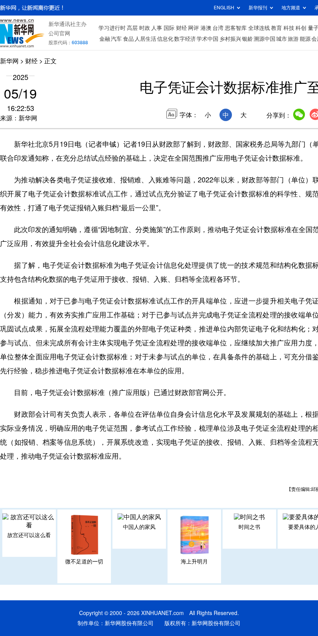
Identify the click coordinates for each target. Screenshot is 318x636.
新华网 (9, 61)
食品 (128, 39)
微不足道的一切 (84, 561)
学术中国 (207, 39)
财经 (181, 28)
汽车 (116, 39)
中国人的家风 (139, 527)
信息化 (165, 39)
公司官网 (59, 33)
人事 (156, 28)
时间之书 (249, 527)
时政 (144, 28)
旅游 (293, 39)
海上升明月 (194, 561)
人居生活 (145, 39)
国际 (169, 28)
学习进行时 (112, 28)
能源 (305, 39)
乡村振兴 (230, 39)
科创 (301, 28)
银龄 (247, 39)
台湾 (218, 28)
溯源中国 (264, 39)
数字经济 (185, 39)
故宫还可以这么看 (29, 535)
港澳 (205, 28)
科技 (288, 28)
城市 (281, 39)
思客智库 (236, 28)
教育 (276, 28)
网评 (193, 28)
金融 (104, 39)
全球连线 (259, 28)
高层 (132, 28)
